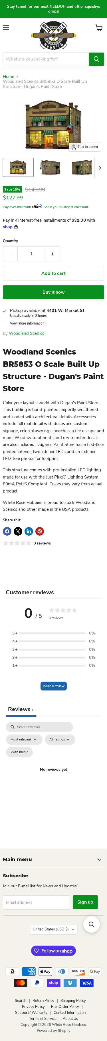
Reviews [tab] (21, 709)
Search (20, 1000)
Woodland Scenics (26, 333)
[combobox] (46, 59)
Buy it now (54, 292)
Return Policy (43, 1000)
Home (8, 76)
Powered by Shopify (53, 1030)
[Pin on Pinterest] (39, 531)
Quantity (10, 241)
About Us (70, 1018)
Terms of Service (42, 1018)
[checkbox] (19, 752)
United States (51, 929)
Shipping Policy (73, 1000)
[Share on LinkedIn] (29, 531)
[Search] (96, 59)
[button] (53, 633)
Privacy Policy (33, 1006)
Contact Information (70, 1012)
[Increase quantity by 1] (52, 253)
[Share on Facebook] (7, 531)
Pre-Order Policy (65, 1006)
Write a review (53, 686)
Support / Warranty (31, 1012)
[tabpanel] (53, 776)
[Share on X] (18, 531)
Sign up (85, 902)
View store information (27, 323)
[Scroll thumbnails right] (99, 167)
